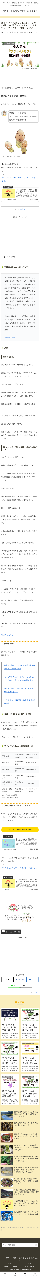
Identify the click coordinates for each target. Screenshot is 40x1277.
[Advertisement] (20, 76)
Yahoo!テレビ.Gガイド (10, 337)
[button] (26, 985)
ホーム (10, 1263)
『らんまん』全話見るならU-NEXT (20, 829)
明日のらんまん (7, 635)
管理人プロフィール (10, 1266)
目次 (8, 256)
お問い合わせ (29, 1266)
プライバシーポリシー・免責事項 (20, 1269)
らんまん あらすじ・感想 (13, 932)
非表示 (22, 209)
